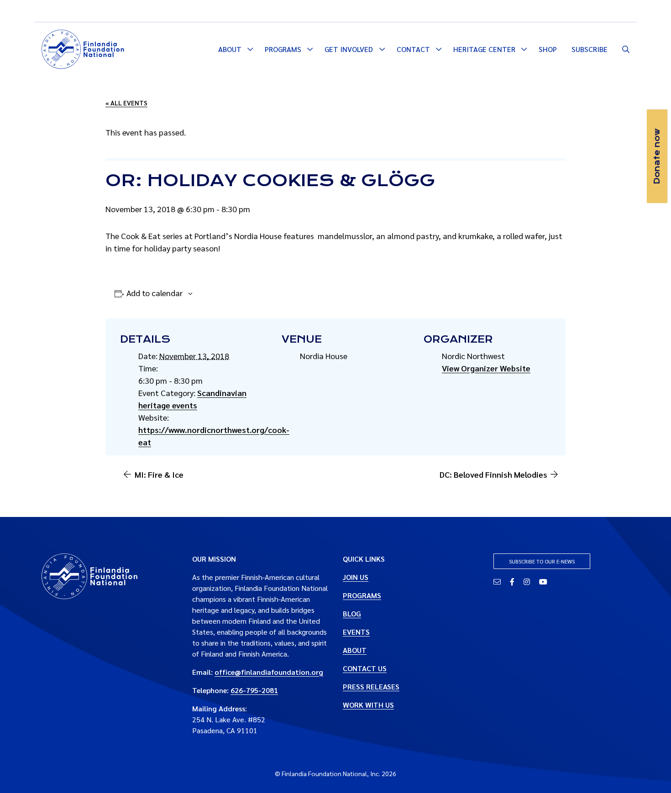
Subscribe (589, 49)
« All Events (126, 103)
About (229, 49)
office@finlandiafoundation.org (269, 672)
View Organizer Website (486, 368)
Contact (413, 49)
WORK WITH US (368, 705)
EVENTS (356, 631)
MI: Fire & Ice (159, 474)
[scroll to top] (649, 771)
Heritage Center (484, 49)
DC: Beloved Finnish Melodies (493, 474)
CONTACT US (365, 668)
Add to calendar (154, 292)
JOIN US (355, 577)
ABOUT (355, 650)
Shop (548, 49)
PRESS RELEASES (371, 686)
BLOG (352, 613)
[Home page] (83, 48)
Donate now (656, 156)
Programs (283, 49)
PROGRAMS (362, 595)
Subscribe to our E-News (542, 561)
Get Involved (349, 49)
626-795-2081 (254, 690)
